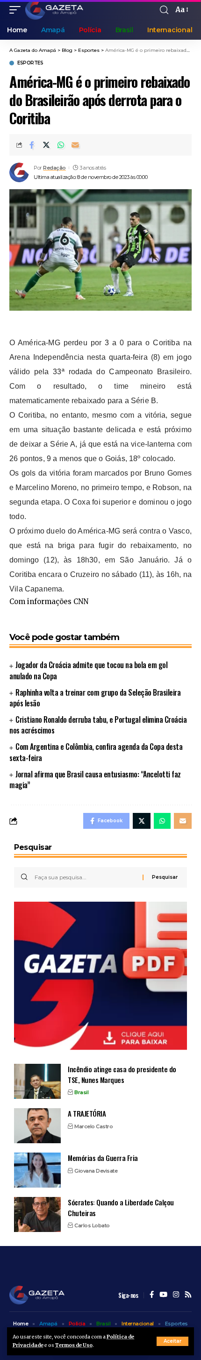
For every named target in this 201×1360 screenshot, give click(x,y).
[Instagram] (176, 1295)
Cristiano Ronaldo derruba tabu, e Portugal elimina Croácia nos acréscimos (98, 725)
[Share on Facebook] (31, 144)
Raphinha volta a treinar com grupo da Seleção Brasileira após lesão (94, 698)
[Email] (75, 144)
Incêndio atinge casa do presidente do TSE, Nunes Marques (122, 1074)
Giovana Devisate (95, 1171)
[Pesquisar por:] (85, 877)
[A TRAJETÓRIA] (37, 1125)
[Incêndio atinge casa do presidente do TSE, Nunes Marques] (37, 1081)
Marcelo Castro (93, 1126)
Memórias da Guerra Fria (103, 1158)
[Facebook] (152, 1295)
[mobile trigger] (17, 10)
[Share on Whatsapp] (60, 144)
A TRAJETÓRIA (87, 1113)
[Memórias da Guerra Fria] (37, 1170)
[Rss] (188, 1295)
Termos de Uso (74, 1345)
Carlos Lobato (92, 1225)
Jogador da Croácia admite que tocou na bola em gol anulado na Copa (88, 670)
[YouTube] (163, 1295)
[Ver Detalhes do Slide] (100, 976)
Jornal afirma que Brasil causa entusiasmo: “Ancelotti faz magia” (95, 779)
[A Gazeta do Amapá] (54, 10)
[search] (164, 10)
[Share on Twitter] (46, 144)
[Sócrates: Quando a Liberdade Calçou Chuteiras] (37, 1214)
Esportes (30, 63)
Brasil (81, 1092)
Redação (54, 167)
